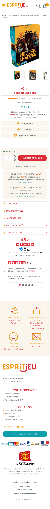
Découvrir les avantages (25, 196)
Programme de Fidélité (13, 410)
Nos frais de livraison (25, 182)
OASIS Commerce (30, 500)
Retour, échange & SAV (13, 400)
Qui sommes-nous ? (12, 416)
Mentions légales (25, 490)
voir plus (32, 271)
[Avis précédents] (4, 270)
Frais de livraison (11, 397)
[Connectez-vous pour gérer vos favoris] (27, 88)
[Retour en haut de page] (44, 501)
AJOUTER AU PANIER (32, 158)
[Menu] (3, 6)
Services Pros (9, 413)
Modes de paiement (12, 394)
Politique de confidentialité (25, 494)
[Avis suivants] (46, 270)
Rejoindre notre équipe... (14, 420)
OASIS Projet (18, 500)
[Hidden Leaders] (17, 75)
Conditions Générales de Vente (25, 482)
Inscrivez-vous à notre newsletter (25, 434)
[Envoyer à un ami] (22, 88)
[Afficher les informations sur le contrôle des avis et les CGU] (41, 253)
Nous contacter (25, 486)
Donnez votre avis (34, 98)
